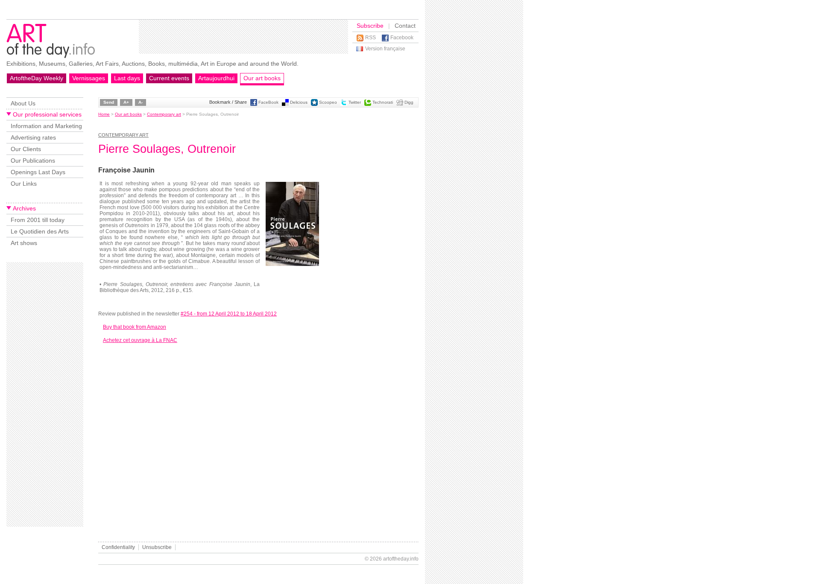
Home (104, 114)
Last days (127, 78)
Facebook (401, 38)
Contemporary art (164, 114)
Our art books (262, 78)
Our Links (24, 183)
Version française (385, 49)
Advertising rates (33, 137)
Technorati (382, 102)
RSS (370, 38)
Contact (405, 25)
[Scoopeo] (314, 104)
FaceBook (268, 102)
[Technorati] (367, 104)
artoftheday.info (401, 559)
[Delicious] (285, 104)
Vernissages (88, 78)
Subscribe (370, 25)
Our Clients (26, 149)
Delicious (299, 102)
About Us (23, 103)
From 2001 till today (37, 219)
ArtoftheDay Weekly (36, 78)
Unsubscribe (157, 547)
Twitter (354, 102)
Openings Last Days (38, 172)
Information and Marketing (46, 126)
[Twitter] (343, 104)
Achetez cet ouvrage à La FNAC (140, 340)
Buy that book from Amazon (134, 327)
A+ (126, 102)
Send (108, 102)
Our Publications (33, 160)
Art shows (24, 242)
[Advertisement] (243, 37)
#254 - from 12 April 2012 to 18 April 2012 (229, 314)
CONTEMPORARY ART (123, 134)
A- (140, 102)
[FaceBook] (253, 104)
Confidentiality (118, 547)
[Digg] (399, 104)
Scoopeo (328, 102)
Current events (169, 78)
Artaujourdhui (216, 78)
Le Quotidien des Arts (40, 231)
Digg (408, 102)
